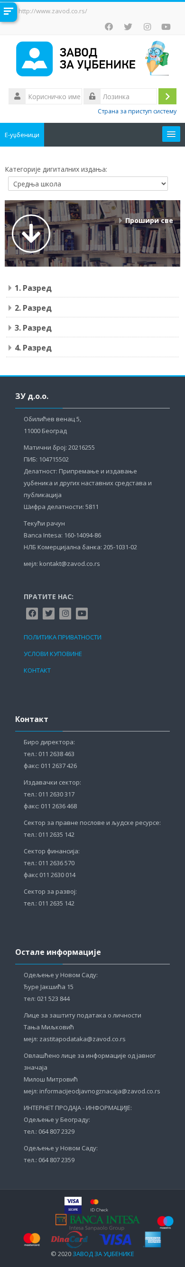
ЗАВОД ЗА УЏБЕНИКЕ (103, 1254)
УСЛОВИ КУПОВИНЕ (53, 653)
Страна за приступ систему (137, 111)
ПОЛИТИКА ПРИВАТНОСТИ (63, 637)
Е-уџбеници (22, 134)
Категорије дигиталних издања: (56, 169)
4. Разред (33, 347)
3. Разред (33, 328)
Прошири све (149, 220)
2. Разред (33, 308)
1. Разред (33, 288)
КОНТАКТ (37, 670)
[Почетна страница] (92, 60)
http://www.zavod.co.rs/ (52, 11)
